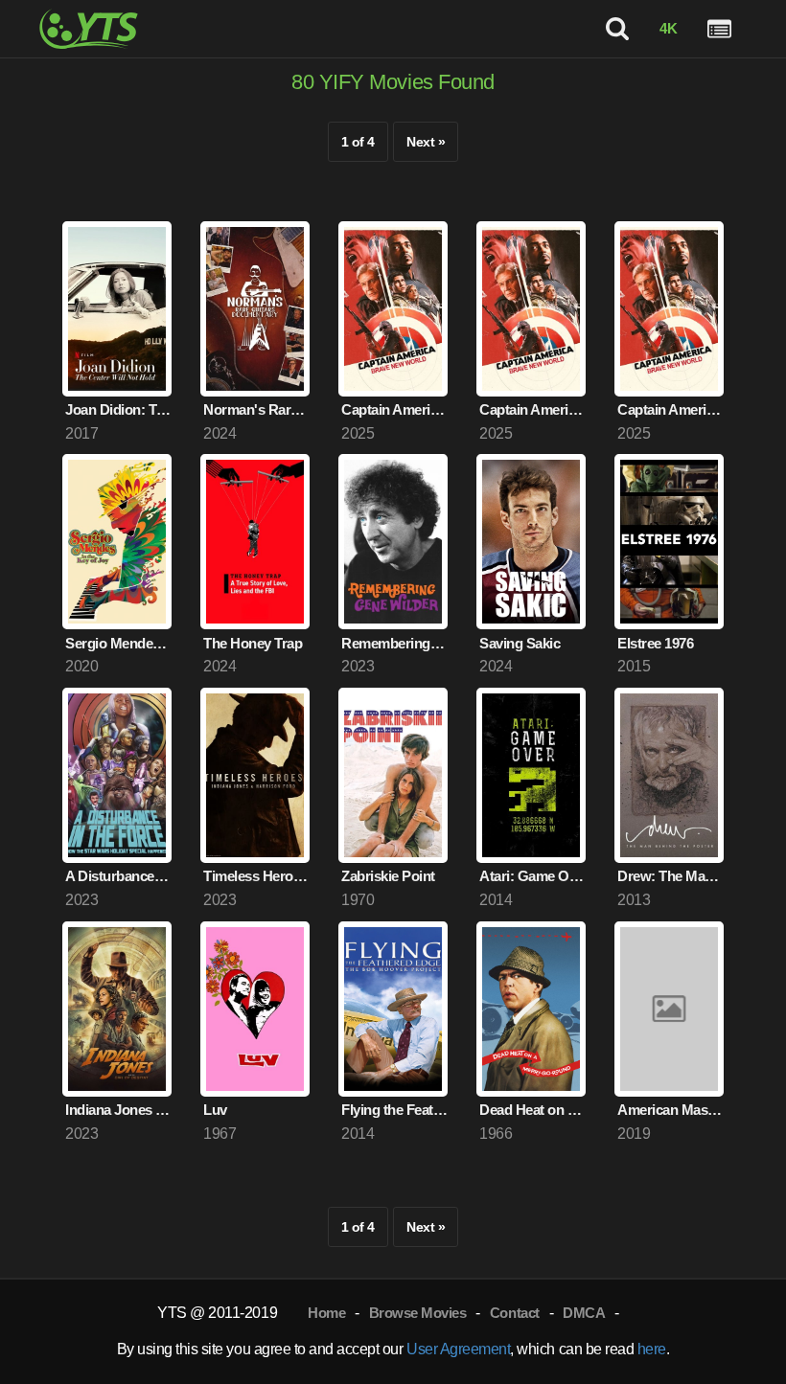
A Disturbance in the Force (118, 876)
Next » (425, 141)
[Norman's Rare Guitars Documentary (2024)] (255, 309)
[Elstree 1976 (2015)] (669, 541)
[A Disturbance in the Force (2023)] (117, 775)
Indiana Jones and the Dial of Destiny (118, 1109)
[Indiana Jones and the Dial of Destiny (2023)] (117, 1009)
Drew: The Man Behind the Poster (670, 876)
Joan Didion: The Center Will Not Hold (118, 409)
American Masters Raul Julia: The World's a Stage (670, 1109)
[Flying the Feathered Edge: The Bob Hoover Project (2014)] (393, 1009)
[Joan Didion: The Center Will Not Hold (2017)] (117, 309)
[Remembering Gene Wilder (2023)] (393, 541)
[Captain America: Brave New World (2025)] (393, 309)
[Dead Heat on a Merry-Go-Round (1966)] (531, 1009)
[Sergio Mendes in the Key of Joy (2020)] (117, 541)
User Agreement (458, 1349)
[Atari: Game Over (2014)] (531, 775)
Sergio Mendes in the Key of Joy (118, 643)
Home (326, 1313)
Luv (215, 1109)
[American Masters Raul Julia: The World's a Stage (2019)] (669, 1009)
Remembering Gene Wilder (394, 643)
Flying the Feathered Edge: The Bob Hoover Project (394, 1109)
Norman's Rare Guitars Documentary (256, 409)
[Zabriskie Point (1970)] (393, 775)
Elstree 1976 (655, 643)
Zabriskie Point (388, 876)
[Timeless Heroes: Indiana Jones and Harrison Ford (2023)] (255, 775)
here (651, 1349)
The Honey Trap (252, 643)
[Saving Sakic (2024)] (531, 541)
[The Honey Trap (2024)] (255, 541)
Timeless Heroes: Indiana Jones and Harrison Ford (256, 876)
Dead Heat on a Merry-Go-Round (532, 1109)
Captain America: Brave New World (394, 409)
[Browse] (719, 29)
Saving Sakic (519, 643)
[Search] (617, 29)
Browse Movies (418, 1313)
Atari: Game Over (532, 876)
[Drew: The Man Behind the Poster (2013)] (669, 775)
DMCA (584, 1313)
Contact (515, 1313)
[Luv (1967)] (255, 1009)
